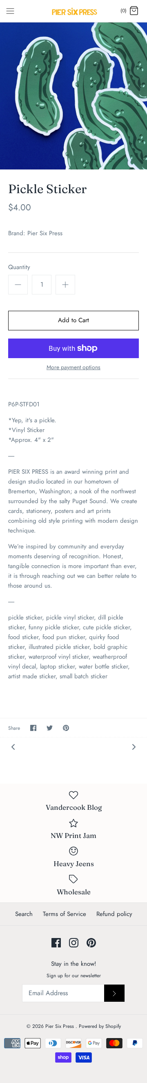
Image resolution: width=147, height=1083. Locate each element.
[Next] (134, 746)
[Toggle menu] (10, 10)
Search (24, 913)
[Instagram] (73, 942)
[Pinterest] (91, 942)
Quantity (19, 267)
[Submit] (114, 993)
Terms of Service (64, 913)
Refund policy (114, 913)
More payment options (73, 367)
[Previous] (13, 746)
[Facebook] (56, 942)
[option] (73, 95)
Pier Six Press (44, 233)
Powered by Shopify (100, 1026)
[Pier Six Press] (73, 11)
